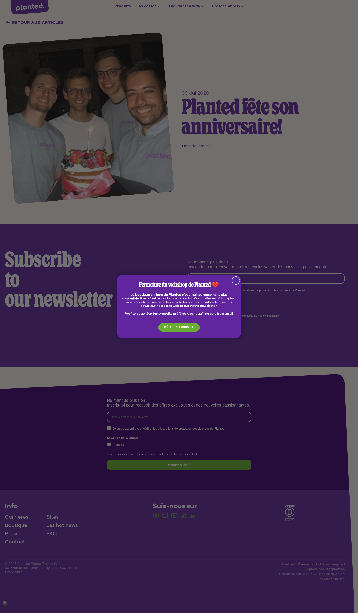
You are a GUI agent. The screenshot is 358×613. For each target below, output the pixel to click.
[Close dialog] (235, 280)
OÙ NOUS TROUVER (179, 327)
